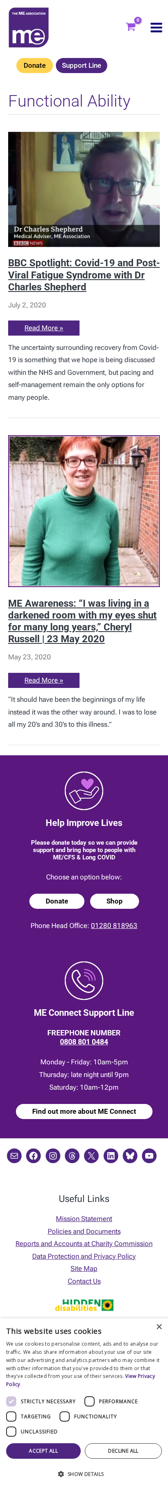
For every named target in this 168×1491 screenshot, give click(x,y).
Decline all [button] (123, 1450)
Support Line (81, 65)
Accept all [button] (43, 1450)
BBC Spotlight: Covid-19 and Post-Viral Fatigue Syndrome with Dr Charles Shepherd (84, 275)
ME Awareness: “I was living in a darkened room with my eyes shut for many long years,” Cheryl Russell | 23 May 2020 (82, 621)
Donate (35, 65)
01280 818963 (114, 925)
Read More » (43, 329)
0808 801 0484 (84, 1041)
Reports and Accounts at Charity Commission (84, 1244)
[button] (84, 1474)
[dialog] (84, 1404)
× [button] (159, 1327)
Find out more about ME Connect (84, 1111)
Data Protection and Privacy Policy (84, 1256)
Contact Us (84, 1281)
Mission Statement (84, 1219)
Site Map (84, 1268)
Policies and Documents (84, 1231)
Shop (114, 901)
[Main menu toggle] (156, 27)
